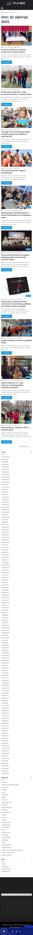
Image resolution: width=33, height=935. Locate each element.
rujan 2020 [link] (5, 635)
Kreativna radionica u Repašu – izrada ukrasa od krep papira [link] (14, 51)
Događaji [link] (4, 789)
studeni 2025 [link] (5, 479)
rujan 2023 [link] (5, 544)
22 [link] (29, 907)
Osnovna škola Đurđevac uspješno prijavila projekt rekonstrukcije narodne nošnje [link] (15, 257)
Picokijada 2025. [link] (6, 822)
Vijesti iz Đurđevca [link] (7, 845)
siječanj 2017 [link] (5, 745)
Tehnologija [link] (5, 835)
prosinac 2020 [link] (6, 627)
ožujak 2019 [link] (5, 680)
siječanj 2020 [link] (5, 655)
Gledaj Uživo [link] (5, 794)
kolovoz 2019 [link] (5, 668)
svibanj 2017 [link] (5, 735)
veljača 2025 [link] (5, 502)
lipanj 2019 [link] (5, 673)
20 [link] (21, 907)
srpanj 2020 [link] (5, 640)
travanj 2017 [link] (5, 738)
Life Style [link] (4, 799)
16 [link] (3, 907)
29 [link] (29, 910)
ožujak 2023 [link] (5, 560)
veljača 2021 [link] (5, 622)
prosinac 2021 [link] (5, 597)
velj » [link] (18, 916)
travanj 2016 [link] (5, 768)
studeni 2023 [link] (5, 539)
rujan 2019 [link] (5, 665)
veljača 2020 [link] (5, 652)
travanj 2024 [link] (5, 527)
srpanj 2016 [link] (5, 761)
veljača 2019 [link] (5, 683)
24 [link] (7, 910)
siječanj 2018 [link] (5, 715)
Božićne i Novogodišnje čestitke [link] (10, 784)
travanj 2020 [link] (5, 647)
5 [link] (16, 900)
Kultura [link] (4, 797)
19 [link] (16, 907)
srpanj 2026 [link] (5, 459)
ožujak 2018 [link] (5, 710)
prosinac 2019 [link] (5, 658)
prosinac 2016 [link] (5, 748)
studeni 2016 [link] (5, 750)
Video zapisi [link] (5, 840)
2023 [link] (10, 12)
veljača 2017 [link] (5, 743)
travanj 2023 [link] (5, 557)
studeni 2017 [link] (5, 720)
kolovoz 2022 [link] (5, 577)
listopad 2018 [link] (5, 693)
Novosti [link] (4, 815)
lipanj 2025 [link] (5, 492)
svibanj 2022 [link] (5, 585)
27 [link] (20, 910)
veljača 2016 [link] (5, 773)
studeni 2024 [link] (5, 509)
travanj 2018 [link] (5, 708)
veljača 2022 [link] (5, 592)
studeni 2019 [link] (5, 660)
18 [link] (12, 907)
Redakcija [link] (4, 210)
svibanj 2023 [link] (5, 555)
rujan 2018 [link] (5, 695)
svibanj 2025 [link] (5, 494)
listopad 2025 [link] (5, 482)
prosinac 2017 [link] (5, 718)
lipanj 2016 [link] (5, 763)
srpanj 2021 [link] (5, 610)
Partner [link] (4, 817)
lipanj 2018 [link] (5, 703)
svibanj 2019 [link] (5, 675)
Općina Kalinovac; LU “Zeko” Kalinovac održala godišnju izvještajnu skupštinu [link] (12, 385)
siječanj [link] (14, 12)
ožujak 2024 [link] (5, 529)
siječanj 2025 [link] (5, 504)
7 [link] (25, 900)
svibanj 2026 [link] (5, 464)
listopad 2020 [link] (5, 632)
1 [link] (29, 897)
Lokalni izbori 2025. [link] (7, 802)
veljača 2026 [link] (5, 472)
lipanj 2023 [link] (5, 552)
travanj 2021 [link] (5, 617)
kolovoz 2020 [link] (5, 637)
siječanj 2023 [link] (5, 565)
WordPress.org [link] (6, 871)
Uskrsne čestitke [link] (6, 837)
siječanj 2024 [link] (5, 534)
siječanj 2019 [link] (5, 685)
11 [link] (12, 904)
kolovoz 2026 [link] (5, 457)
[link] (2, 8)
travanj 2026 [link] (5, 467)
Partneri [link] (4, 820)
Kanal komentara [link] (6, 869)
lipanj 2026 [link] (5, 462)
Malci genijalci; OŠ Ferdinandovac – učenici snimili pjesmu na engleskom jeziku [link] (16, 215)
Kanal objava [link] (5, 866)
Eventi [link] (3, 792)
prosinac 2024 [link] (6, 507)
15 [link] (29, 904)
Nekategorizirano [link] (6, 812)
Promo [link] (4, 830)
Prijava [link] (4, 864)
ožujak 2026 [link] (5, 469)
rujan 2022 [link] (5, 575)
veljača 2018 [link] (5, 713)
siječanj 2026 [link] (5, 474)
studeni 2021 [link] (5, 600)
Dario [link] (3, 47)
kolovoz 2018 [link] (5, 698)
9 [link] (3, 904)
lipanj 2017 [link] (5, 733)
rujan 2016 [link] (5, 755)
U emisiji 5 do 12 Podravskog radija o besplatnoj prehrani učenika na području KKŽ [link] (16, 134)
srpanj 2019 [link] (5, 670)
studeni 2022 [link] (5, 570)
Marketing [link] (4, 810)
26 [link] (16, 910)
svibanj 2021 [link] (5, 615)
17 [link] (7, 907)
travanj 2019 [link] (5, 678)
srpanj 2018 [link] (5, 700)
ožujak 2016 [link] (5, 771)
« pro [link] (14, 916)
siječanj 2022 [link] (5, 595)
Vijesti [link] (3, 842)
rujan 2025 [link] (5, 484)
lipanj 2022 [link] (5, 582)
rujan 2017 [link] (5, 725)
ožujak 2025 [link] (5, 499)
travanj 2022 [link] (5, 587)
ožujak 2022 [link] (5, 590)
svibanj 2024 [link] (5, 524)
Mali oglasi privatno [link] (7, 807)
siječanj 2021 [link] (5, 625)
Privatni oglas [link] (5, 827)
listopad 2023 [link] (5, 542)
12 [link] (16, 904)
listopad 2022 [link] (5, 572)
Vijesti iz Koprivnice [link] (7, 847)
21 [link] (25, 907)
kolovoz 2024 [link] (5, 517)
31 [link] (7, 914)
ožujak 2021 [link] (5, 620)
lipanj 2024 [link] (5, 522)
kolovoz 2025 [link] (5, 487)
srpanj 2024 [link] (5, 519)
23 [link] (3, 910)
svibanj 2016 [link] (5, 766)
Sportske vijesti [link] (6, 832)
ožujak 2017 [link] (5, 740)
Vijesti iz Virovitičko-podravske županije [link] (12, 850)
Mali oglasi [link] (5, 805)
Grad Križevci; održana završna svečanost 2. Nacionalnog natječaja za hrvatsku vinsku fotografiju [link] (16, 303)
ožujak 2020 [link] (5, 650)
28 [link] (25, 910)
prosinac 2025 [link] (6, 477)
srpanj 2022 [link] (5, 580)
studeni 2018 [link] (5, 690)
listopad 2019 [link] (5, 663)
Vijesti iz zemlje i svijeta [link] (8, 852)
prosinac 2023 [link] (6, 537)
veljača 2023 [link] (5, 562)
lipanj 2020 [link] (5, 642)
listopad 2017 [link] (5, 723)
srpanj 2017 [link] (5, 730)
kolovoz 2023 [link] (5, 547)
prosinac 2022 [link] (6, 567)
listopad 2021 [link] (5, 602)
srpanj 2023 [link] (5, 549)
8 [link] (29, 900)
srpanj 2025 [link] (5, 489)
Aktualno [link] (4, 782)
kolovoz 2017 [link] (5, 728)
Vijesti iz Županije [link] (6, 855)
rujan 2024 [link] (5, 514)
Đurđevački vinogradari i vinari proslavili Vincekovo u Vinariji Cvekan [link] (16, 93)
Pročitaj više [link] (6, 62)
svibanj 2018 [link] (5, 705)
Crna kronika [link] (5, 787)
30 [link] (3, 914)
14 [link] (25, 904)
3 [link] (7, 900)
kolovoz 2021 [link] (5, 607)
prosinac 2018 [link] (5, 688)
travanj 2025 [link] (5, 497)
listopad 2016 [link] (5, 753)
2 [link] (3, 900)
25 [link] (12, 910)
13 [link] (20, 904)
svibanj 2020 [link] (5, 645)
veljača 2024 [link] (5, 532)
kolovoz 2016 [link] (5, 758)
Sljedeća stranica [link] (24, 446)
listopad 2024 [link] (5, 512)
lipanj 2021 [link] (5, 612)
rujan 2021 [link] (5, 605)
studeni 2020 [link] (5, 630)
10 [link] (7, 904)
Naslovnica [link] (5, 12)
